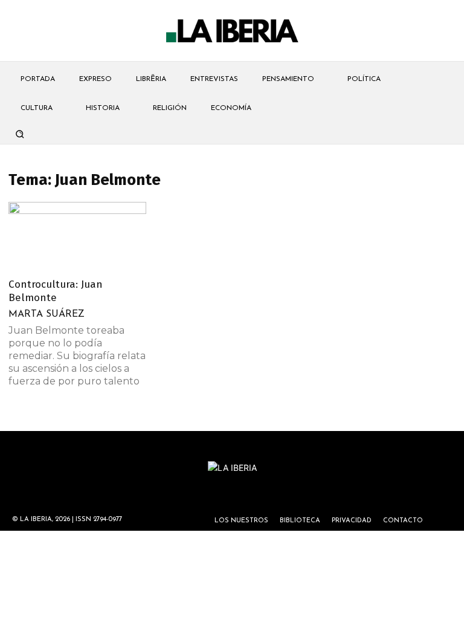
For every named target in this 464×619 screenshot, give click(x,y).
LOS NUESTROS (241, 520)
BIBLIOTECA (300, 520)
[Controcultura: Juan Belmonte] (77, 236)
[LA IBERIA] (232, 31)
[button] (19, 133)
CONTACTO (403, 520)
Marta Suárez (46, 314)
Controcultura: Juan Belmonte (55, 291)
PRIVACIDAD (352, 520)
